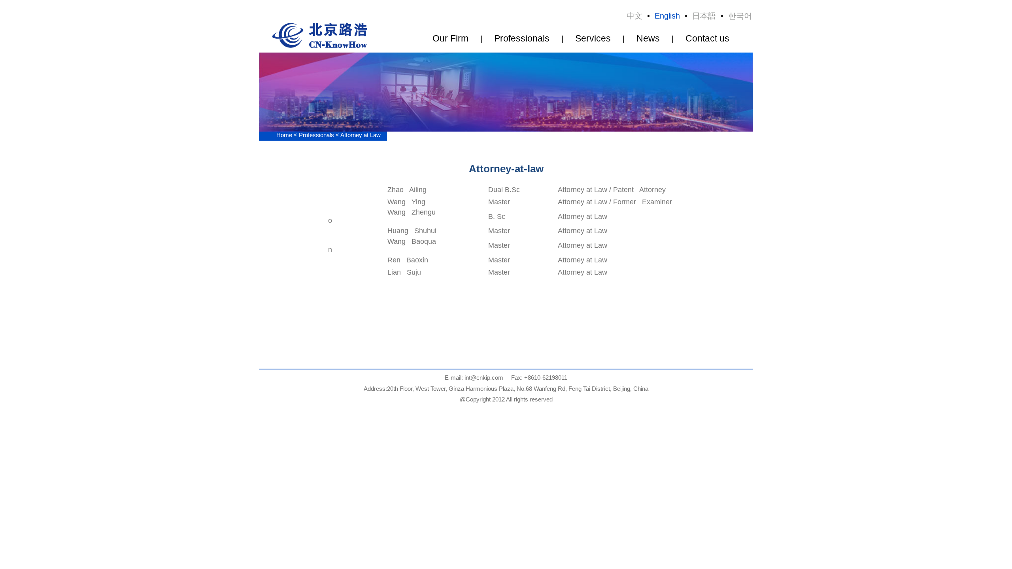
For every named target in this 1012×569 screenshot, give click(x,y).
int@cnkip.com (483, 377)
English (667, 15)
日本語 (704, 15)
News (648, 38)
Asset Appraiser (435, 85)
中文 (634, 15)
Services (593, 38)
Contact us (707, 38)
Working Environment (443, 73)
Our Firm (450, 38)
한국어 (740, 15)
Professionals (522, 38)
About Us (442, 48)
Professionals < (319, 135)
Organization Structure (442, 60)
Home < (287, 135)
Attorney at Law (435, 97)
